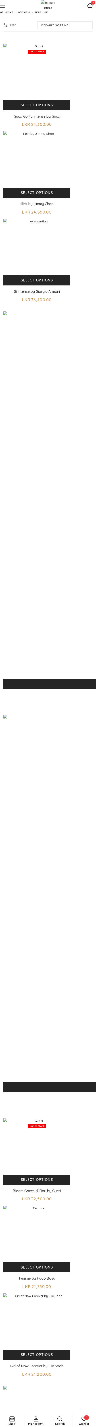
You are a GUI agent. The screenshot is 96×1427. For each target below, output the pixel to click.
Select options (37, 105)
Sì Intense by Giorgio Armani (37, 291)
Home (9, 12)
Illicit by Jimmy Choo (37, 204)
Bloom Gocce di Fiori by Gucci (37, 1191)
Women (24, 12)
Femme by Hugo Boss (37, 1278)
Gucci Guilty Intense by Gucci (37, 116)
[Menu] (16, 5)
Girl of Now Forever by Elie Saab (37, 1366)
